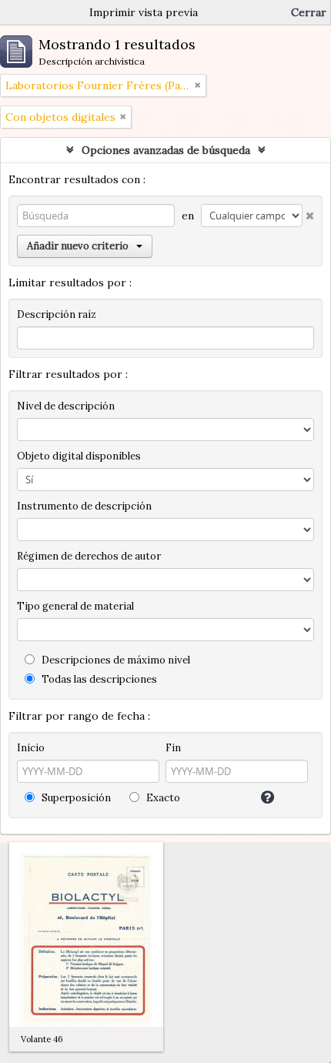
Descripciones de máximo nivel (114, 660)
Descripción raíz (56, 314)
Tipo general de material (75, 606)
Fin (173, 747)
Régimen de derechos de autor (89, 556)
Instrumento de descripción (84, 506)
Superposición (75, 797)
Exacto (162, 797)
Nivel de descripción (66, 406)
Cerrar (308, 12)
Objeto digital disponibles (79, 456)
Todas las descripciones (98, 679)
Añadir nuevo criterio (78, 245)
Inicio (31, 747)
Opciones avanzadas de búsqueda (166, 150)
